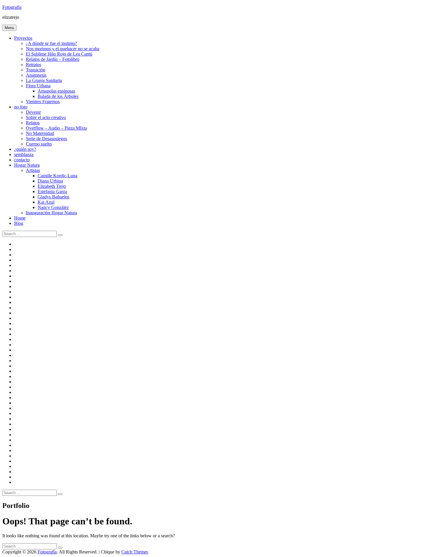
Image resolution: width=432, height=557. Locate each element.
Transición (35, 69)
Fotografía (11, 7)
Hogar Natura (27, 165)
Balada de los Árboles (58, 96)
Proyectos (23, 38)
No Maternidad (40, 133)
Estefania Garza (52, 191)
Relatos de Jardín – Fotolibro (52, 59)
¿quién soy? (25, 149)
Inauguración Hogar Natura (51, 212)
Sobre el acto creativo (46, 117)
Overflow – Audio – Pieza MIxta (56, 128)
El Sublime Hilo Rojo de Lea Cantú (59, 53)
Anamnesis (36, 75)
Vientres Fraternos (43, 101)
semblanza (24, 154)
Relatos (33, 122)
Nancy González (53, 207)
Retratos (33, 64)
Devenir (33, 112)
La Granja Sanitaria (44, 80)
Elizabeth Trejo (52, 186)
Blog (18, 223)
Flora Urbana (38, 85)
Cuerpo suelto (39, 143)
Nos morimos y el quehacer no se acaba (62, 48)
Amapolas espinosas (56, 90)
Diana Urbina (50, 180)
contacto (22, 159)
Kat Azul (46, 202)
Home (20, 217)
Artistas (33, 170)
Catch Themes (134, 551)
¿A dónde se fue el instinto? (51, 43)
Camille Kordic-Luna (57, 175)
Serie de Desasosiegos (46, 138)
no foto (20, 106)
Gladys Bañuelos (53, 196)
